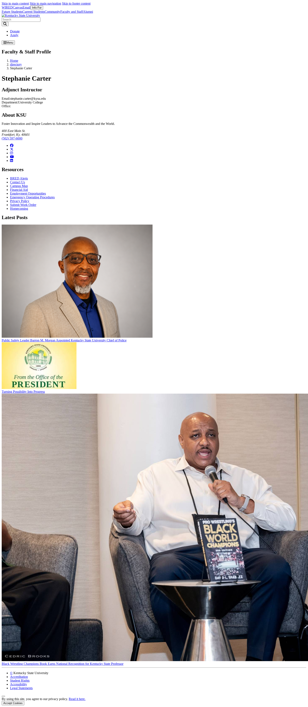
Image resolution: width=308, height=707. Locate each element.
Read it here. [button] (77, 699)
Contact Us (17, 182)
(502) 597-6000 (12, 138)
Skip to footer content (76, 3)
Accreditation (19, 677)
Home (14, 60)
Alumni (88, 11)
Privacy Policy (19, 201)
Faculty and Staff (71, 11)
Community (52, 11)
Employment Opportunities (28, 193)
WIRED (7, 7)
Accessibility (18, 684)
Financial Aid (19, 189)
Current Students (33, 11)
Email (26, 7)
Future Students (12, 11)
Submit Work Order (23, 205)
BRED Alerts (19, 178)
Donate (15, 31)
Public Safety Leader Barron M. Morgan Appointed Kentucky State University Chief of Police (64, 340)
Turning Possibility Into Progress (23, 391)
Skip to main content (15, 3)
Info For (36, 7)
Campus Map (19, 186)
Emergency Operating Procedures (32, 197)
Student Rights (20, 680)
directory (16, 64)
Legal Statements (21, 688)
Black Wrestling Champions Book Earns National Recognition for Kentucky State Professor (62, 664)
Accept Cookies (13, 703)
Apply (14, 35)
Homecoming (19, 208)
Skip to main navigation (45, 3)
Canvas (18, 7)
